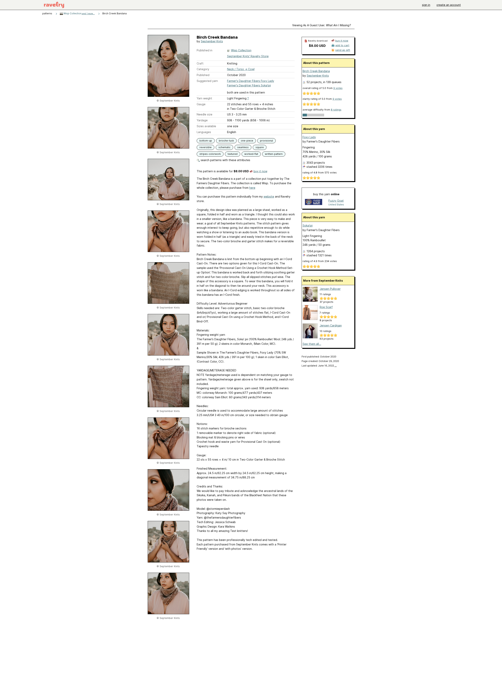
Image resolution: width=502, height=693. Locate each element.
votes (338, 88)
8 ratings (336, 109)
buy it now (260, 171)
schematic (224, 147)
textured (232, 153)
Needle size (204, 114)
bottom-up (205, 140)
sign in (426, 4)
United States (336, 204)
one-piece (247, 140)
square (260, 147)
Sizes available (206, 126)
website (269, 196)
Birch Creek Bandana (316, 71)
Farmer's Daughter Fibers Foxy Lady (250, 81)
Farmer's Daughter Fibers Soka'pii (249, 85)
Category (203, 69)
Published (203, 75)
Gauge (201, 104)
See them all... (312, 344)
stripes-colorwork (210, 153)
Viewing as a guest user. (321, 25)
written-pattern (274, 153)
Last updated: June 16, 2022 (319, 365)
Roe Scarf (326, 307)
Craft (200, 63)
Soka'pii (308, 225)
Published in (204, 50)
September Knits (212, 41)
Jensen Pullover (330, 288)
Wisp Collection (79, 13)
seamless (243, 147)
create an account (449, 4)
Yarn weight (204, 98)
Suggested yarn (207, 81)
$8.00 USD (317, 46)
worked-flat (251, 153)
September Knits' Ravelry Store (248, 56)
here (252, 187)
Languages (204, 132)
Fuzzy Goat (336, 200)
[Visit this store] (313, 202)
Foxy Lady (309, 137)
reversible (205, 147)
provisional (266, 140)
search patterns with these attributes (225, 160)
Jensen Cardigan (331, 325)
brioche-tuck (226, 140)
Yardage (202, 120)
